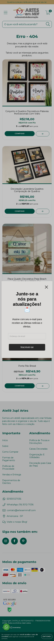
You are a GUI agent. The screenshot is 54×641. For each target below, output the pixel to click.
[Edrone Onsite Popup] (27, 320)
